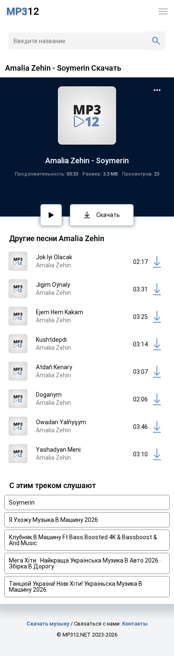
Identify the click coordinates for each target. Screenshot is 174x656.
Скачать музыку (48, 623)
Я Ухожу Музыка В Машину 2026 (53, 519)
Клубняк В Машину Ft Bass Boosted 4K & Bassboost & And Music (83, 540)
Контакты (135, 623)
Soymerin (22, 502)
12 (22, 11)
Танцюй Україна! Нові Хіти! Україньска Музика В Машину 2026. (75, 586)
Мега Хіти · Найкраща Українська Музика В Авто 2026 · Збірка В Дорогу (85, 563)
